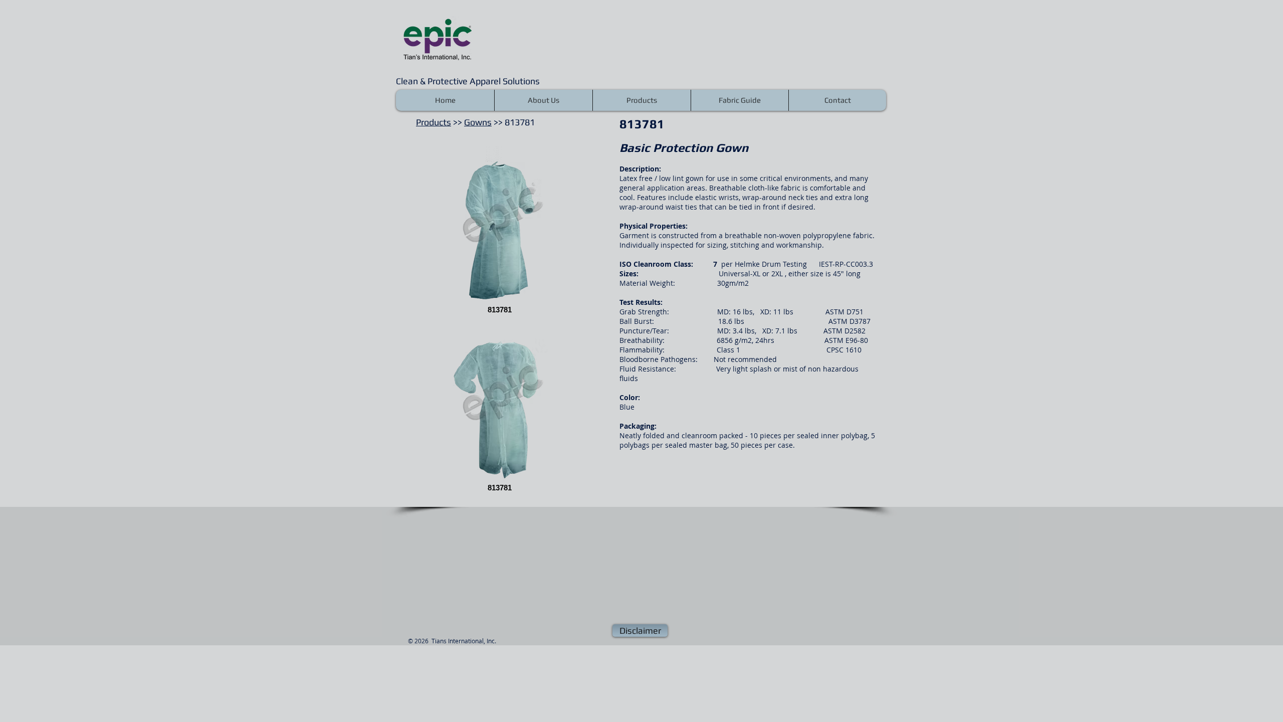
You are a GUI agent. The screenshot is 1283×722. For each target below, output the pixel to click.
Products (433, 122)
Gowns (478, 122)
